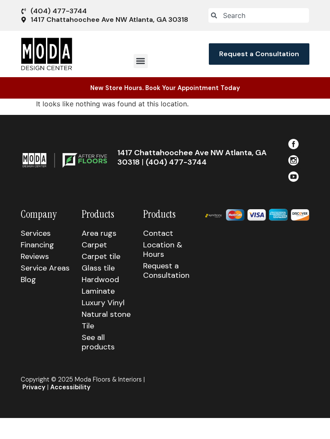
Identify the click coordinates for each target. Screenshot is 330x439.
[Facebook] (293, 143)
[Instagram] (293, 160)
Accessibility (70, 387)
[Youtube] (293, 176)
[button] (141, 61)
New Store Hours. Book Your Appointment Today (165, 88)
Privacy (34, 387)
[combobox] (258, 15)
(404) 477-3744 (176, 162)
